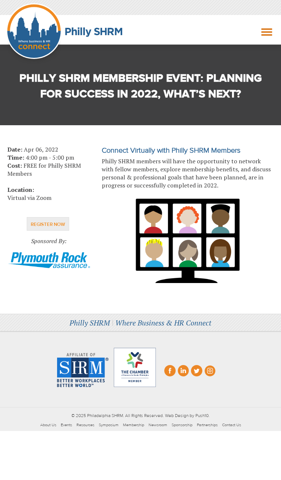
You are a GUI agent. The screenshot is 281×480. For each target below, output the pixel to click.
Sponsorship (182, 425)
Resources (85, 425)
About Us (48, 425)
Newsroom (158, 425)
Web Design (176, 415)
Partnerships (207, 425)
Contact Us (231, 425)
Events (66, 425)
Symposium (109, 425)
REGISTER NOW (48, 224)
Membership (133, 425)
